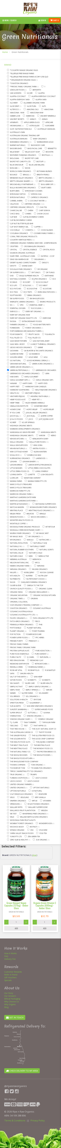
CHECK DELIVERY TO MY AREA (23, 1070)
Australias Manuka (18, 139)
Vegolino (24, 797)
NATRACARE (44, 540)
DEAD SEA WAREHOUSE (19, 259)
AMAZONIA (48, 109)
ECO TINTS (28, 292)
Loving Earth (16, 474)
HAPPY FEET (14, 386)
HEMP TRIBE (14, 403)
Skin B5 (49, 690)
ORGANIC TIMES (16, 598)
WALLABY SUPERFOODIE (38, 807)
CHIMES (28, 213)
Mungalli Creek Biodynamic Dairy (25, 530)
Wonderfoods (45, 823)
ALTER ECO (14, 109)
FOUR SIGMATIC (16, 334)
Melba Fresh (15, 513)
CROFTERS (14, 246)
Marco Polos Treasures (20, 487)
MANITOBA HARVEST (32, 478)
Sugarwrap (35, 703)
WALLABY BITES (16, 807)
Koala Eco (15, 455)
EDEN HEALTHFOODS (46, 292)
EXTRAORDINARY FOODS (32, 321)
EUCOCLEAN (36, 308)
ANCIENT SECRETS (17, 119)
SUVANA (46, 712)
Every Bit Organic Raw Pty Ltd (23, 318)
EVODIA (13, 321)
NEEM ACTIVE (43, 556)
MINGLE (43, 513)
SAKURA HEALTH (26, 673)
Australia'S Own (17, 132)
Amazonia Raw (36, 112)
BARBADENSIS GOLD (45, 142)
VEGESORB (42, 794)
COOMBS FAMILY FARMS (43, 233)
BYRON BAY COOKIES (33, 191)
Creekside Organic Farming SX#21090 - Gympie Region (33, 243)
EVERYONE (47, 318)
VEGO (12, 797)
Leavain (13, 461)
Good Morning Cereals (37, 360)
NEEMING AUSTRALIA (18, 559)
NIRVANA (40, 566)
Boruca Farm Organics (20, 171)
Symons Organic (34, 716)
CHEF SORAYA (44, 210)
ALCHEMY (14, 103)
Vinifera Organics (18, 801)
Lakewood (41, 458)
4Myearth (36, 90)
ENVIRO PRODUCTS (47, 302)
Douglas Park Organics (21, 269)
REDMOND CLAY (36, 660)
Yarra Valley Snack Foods (21, 833)
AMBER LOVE (15, 116)
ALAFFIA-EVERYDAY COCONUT (43, 96)
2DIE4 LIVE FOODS (17, 90)
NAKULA (30, 540)
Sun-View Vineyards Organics (40, 706)
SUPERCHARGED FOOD (44, 709)
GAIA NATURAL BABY (41, 341)
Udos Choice (16, 781)
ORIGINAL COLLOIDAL (19, 602)
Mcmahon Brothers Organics (43, 507)
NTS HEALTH (15, 575)
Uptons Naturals (18, 791)
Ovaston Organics (18, 608)
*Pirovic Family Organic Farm (23, 86)
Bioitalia (46, 155)
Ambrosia (30, 116)
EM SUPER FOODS (17, 298)
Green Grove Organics (20, 367)
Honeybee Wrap (41, 406)
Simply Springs (32, 690)
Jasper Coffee (47, 416)
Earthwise (49, 275)
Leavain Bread (16, 465)
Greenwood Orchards (46, 370)
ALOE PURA (31, 106)
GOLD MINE (33, 357)
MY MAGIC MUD (16, 536)
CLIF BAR (13, 217)
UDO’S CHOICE (33, 781)
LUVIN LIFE (14, 478)
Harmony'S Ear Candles (35, 386)
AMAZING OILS (32, 109)
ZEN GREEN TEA (34, 836)
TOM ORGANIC (37, 765)
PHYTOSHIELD (15, 628)
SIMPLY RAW (15, 690)
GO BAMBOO (34, 354)
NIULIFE (13, 572)
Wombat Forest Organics (21, 823)
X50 (31, 830)
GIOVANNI (14, 350)
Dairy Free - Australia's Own (22, 256)
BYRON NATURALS (17, 197)
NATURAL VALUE (16, 553)
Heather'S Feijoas (32, 393)
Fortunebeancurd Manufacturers (26, 331)
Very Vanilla (40, 797)
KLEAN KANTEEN (40, 451)
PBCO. (37, 621)
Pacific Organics (18, 618)
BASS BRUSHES (16, 148)
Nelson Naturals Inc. (19, 562)
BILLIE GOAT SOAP (32, 152)
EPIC (22, 305)
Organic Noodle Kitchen (44, 595)
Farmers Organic (18, 324)
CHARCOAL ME (16, 210)
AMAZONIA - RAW (17, 112)
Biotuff (40, 161)
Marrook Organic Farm (21, 494)
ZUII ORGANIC (42, 840)
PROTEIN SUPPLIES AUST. (20, 650)
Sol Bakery (43, 693)
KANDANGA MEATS (48, 432)
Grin (47, 373)
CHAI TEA (43, 207)
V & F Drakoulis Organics (21, 794)
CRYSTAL (13, 249)
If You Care (15, 412)
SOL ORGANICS (32, 696)
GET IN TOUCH (16, 1017)
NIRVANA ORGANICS (18, 569)
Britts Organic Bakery (20, 181)
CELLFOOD (14, 204)
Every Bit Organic (34, 311)
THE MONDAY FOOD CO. (43, 748)
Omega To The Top (35, 585)
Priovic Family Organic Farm (22, 647)
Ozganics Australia (42, 608)
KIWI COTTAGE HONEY (19, 451)
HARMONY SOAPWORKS (19, 390)
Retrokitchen (41, 664)
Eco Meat (43, 285)
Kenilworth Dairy (40, 439)
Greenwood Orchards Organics (24, 373)
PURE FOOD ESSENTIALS (19, 654)
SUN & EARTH (15, 706)
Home (5, 52)
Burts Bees (14, 191)
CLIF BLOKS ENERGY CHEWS (21, 220)
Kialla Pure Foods (37, 442)
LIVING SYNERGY (41, 471)
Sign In (43, 20)
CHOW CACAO (43, 213)
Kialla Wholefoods (19, 445)
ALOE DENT (15, 106)
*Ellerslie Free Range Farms (22, 73)
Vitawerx (47, 801)
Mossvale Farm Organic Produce (25, 527)
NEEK (31, 556)
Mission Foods (16, 517)
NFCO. (37, 562)
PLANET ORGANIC (17, 631)
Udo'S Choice (41, 778)
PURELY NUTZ (15, 657)
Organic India (16, 592)
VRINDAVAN (15, 804)
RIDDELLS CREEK (16, 667)
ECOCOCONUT (42, 282)
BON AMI (14, 168)
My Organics (34, 536)
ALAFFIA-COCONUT (18, 96)
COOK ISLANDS (47, 230)
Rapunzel (44, 657)
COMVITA (29, 230)
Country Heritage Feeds (21, 240)
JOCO (31, 419)
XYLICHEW (43, 830)
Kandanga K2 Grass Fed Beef (22, 432)
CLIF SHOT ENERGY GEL (19, 227)
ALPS (44, 106)
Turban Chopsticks (19, 778)
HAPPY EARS (27, 383)
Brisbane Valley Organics (21, 178)
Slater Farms (27, 693)
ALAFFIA (41, 93)
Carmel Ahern (16, 201)
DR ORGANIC (42, 269)
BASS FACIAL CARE (35, 148)
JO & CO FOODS (16, 419)
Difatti (13, 266)
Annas (45, 119)
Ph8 (40, 624)
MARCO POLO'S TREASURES (21, 484)
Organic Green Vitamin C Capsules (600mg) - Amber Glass (44, 905)
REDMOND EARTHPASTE (19, 664)
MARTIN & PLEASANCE (19, 504)
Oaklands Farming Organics (34, 582)
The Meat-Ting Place (19, 745)
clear (34, 855)
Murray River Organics (20, 533)
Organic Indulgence (38, 592)
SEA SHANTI (14, 683)
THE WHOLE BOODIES (18, 755)
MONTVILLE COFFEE (18, 523)
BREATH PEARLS (43, 174)
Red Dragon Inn (17, 660)
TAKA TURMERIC (30, 722)
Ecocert (26, 282)
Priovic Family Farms (19, 644)
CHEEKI (30, 210)
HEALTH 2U (14, 393)
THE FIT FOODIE (45, 732)
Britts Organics (46, 181)
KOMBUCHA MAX (34, 455)
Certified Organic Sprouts (22, 207)
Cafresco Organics (39, 197)
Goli (46, 357)
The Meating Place (42, 745)
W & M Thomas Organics (38, 804)
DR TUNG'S (35, 272)
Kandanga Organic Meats (21, 435)
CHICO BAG (14, 213)
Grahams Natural (18, 364)
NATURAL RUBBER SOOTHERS (22, 549)
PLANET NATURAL (34, 628)
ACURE (29, 93)
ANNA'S (33, 119)
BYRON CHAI (36, 194)
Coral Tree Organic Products (23, 236)
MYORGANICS (15, 540)
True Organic (16, 774)
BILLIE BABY (14, 152)
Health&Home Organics (46, 390)
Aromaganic (16, 125)
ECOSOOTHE (32, 288)
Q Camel (30, 657)
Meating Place (16, 510)
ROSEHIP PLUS (33, 670)
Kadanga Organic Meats (21, 425)
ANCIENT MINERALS (48, 116)
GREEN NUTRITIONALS (19, 370)
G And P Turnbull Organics (42, 344)
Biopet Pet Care (32, 158)
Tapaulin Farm (48, 722)
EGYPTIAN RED (16, 295)
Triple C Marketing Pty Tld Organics (26, 771)
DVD (12, 275)
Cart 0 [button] (56, 20)
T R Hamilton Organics (41, 768)
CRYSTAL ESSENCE (30, 249)
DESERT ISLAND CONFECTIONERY (23, 262)
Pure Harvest (41, 654)
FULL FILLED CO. (34, 337)
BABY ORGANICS (40, 139)
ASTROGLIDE (34, 125)
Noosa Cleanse (46, 572)
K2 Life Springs (28, 422)
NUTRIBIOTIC (15, 579)
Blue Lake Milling (36, 165)
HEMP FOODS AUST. (18, 399)
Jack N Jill (31, 416)
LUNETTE (31, 474)
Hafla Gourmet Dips (19, 380)
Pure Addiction (42, 650)
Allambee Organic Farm (34, 103)
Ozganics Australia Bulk (21, 611)
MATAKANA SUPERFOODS (45, 504)
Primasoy (33, 641)
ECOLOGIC (27, 285)
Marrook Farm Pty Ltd (20, 491)
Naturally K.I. (16, 546)
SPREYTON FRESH (17, 703)
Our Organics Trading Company (25, 605)
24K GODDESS (15, 93)
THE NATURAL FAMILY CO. (20, 751)
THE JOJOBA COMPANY (45, 742)
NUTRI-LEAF (43, 575)
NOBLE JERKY (29, 572)
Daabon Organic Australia (22, 253)
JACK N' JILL (14, 416)
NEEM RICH (36, 559)
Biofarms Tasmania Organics (23, 155)
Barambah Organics (19, 142)
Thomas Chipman (17, 765)
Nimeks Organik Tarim (20, 566)
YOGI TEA (43, 833)
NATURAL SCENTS (46, 549)
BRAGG (26, 174)
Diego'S (45, 262)
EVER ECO (14, 311)
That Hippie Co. (40, 725)
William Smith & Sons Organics (34, 817)
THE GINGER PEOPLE (18, 735)
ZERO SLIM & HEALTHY (19, 840)
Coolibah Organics (19, 233)
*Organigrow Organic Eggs (23, 80)
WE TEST (13, 813)
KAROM (42, 435)
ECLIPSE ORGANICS (39, 279)
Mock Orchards (38, 517)
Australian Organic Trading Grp (25, 135)
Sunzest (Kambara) (18, 709)
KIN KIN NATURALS (17, 448)
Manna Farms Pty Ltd (37, 481)
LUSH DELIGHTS (47, 474)
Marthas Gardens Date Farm (23, 501)
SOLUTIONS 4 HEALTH (19, 699)
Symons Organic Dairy (20, 719)
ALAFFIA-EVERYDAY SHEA (20, 99)
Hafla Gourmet (31, 377)
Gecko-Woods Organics (21, 347)
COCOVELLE (15, 230)
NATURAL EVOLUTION (19, 543)
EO (11, 305)
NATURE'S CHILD (35, 553)
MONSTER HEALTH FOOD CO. (21, 520)
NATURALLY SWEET (37, 546)
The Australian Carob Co (21, 732)
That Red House (17, 729)
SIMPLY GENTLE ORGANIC (39, 686)
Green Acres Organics (42, 364)
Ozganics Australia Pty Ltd (22, 615)
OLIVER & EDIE (15, 585)
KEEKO (53, 435)
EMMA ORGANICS (34, 295)
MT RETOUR (50, 527)
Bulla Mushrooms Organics (23, 187)
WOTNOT (34, 827)
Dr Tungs (50, 272)
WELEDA (44, 810)
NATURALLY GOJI (40, 543)
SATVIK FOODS (16, 680)
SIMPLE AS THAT (16, 686)
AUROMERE (49, 125)
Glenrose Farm (16, 354)
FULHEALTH (50, 334)
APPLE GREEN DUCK (32, 122)
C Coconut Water (36, 201)
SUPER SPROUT (16, 712)
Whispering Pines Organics (34, 813)
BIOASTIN (49, 152)
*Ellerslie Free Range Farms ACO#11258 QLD (29, 77)
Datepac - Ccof (47, 256)
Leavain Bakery (29, 461)
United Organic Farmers (21, 784)
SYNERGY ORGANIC (45, 719)
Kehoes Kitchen (17, 439)
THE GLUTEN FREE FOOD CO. (43, 735)
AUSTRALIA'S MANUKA (46, 129)
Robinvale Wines (36, 667)
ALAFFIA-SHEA (41, 99)
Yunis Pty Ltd (16, 836)
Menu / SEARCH (10, 20)
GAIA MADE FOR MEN (18, 341)
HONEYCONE (15, 409)
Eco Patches (15, 288)
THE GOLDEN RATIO (18, 739)
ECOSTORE (47, 288)
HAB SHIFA (14, 377)
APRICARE (49, 122)
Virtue (34, 801)
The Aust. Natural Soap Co (44, 729)
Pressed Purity (16, 641)
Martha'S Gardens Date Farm (23, 497)
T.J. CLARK (14, 722)
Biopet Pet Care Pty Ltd (20, 161)
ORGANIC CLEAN (45, 588)
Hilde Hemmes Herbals (35, 403)
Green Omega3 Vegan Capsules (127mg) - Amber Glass (16, 905)
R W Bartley (50, 670)
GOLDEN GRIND (16, 357)
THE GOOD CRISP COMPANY (43, 739)
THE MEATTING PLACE (18, 748)
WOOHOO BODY (17, 827)
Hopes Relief (48, 409)
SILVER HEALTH (46, 683)
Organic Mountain (18, 595)
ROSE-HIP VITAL (16, 670)
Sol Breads (15, 696)
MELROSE (30, 513)
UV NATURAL (37, 791)
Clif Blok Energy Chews (33, 217)
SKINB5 (13, 693)
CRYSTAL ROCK (49, 249)
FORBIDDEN (15, 328)
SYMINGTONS (15, 716)
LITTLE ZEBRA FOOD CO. (20, 471)
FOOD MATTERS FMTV (42, 324)
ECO (54, 279)
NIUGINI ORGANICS (39, 569)
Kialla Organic (17, 442)
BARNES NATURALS (17, 145)
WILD (12, 817)
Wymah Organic (17, 830)
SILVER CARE (30, 683)
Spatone (37, 699)
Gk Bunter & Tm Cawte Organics (38, 350)
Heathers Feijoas (17, 396)
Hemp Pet (36, 399)
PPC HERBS (39, 637)
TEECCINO (14, 725)
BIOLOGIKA (14, 158)
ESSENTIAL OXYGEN (17, 308)
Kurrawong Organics (20, 458)
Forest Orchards (33, 328)
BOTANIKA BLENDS (44, 171)
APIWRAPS (14, 122)
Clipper (37, 227)
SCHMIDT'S (32, 680)
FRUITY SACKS (34, 334)
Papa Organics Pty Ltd (43, 618)
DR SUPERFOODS (17, 272)
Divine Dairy (27, 266)
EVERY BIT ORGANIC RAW (20, 315)
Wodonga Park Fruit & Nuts (22, 820)
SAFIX (12, 673)
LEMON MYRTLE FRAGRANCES (40, 465)
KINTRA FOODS (39, 448)
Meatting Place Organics (40, 510)
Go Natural (15, 360)
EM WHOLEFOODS (37, 298)
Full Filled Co (16, 337)
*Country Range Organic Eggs (24, 70)
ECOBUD (13, 282)
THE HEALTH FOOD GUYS (20, 742)
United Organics (18, 787)
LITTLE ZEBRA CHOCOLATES (39, 468)
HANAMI (13, 383)
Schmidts (46, 680)
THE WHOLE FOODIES (42, 755)
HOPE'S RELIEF (31, 409)
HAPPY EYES (42, 383)
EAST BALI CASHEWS (18, 279)
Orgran (34, 598)
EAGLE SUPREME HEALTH (29, 275)
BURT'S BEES (46, 187)
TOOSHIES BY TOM (17, 768)
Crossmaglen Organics (34, 246)
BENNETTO (52, 148)
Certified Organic (33, 204)
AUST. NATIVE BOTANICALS (21, 129)
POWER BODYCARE (33, 634)
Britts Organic (46, 178)
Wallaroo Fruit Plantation (22, 810)
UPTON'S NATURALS (41, 787)
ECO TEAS (14, 292)
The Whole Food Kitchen (21, 758)
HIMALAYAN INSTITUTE (19, 406)
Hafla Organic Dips (44, 380)
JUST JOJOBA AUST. (46, 419)
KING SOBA (37, 445)
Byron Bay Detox (18, 194)
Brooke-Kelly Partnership (22, 184)
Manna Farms (16, 481)
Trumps (33, 774)
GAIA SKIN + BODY (17, 344)
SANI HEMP (38, 677)
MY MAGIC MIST (42, 533)
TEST (26, 725)
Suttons (32, 712)
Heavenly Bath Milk (39, 396)
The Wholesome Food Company (24, 761)
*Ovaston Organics (19, 83)
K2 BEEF (13, 422)
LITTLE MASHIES (16, 468)
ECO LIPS (13, 285)
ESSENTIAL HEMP (36, 305)
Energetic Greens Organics (22, 302)
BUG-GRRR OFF (47, 184)
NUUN (12, 582)
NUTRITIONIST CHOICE (35, 579)
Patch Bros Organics (19, 621)
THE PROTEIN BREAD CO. (46, 751)
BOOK (27, 168)
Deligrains (39, 259)
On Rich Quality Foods (20, 588)
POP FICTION (15, 634)
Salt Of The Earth (18, 677)
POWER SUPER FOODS (19, 637)
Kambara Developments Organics (25, 429)
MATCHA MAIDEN (17, 507)
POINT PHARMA (38, 631)
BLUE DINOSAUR (16, 165)
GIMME (40, 347)
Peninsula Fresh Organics (21, 624)
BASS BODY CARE (38, 145)
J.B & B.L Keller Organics (36, 412)
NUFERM (29, 575)
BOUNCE (13, 174)
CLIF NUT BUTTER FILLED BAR (21, 223)
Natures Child (16, 556)
